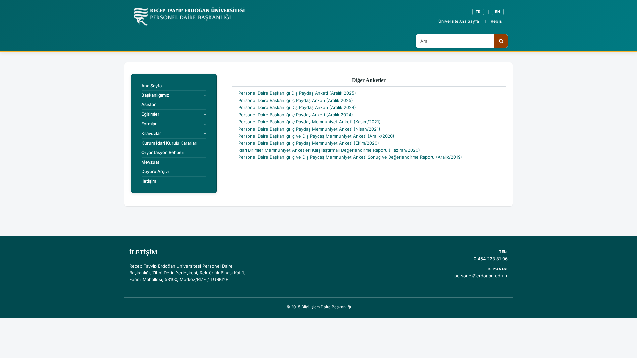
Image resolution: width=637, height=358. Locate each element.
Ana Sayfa (151, 85)
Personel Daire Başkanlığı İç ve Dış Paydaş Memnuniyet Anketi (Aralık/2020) (316, 136)
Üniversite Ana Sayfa (458, 21)
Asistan (149, 104)
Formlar (149, 123)
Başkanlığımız (155, 95)
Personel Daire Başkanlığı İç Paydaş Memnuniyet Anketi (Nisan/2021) (309, 129)
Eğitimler (150, 114)
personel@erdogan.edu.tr (481, 275)
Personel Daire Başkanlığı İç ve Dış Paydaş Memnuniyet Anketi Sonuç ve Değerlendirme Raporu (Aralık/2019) (350, 157)
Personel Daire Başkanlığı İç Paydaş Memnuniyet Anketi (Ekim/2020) (308, 143)
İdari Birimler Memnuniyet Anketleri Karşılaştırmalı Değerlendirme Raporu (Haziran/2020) (329, 150)
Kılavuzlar (151, 133)
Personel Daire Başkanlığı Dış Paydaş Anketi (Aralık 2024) (297, 107)
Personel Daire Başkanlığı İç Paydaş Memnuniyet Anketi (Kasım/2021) (309, 121)
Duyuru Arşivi (155, 171)
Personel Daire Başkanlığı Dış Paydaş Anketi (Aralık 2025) (297, 93)
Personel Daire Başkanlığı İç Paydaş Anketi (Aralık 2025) (295, 100)
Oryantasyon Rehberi (162, 152)
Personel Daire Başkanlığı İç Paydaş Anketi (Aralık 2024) (295, 114)
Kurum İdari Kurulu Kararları (169, 143)
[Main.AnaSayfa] (189, 17)
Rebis (496, 21)
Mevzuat (150, 162)
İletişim (148, 181)
